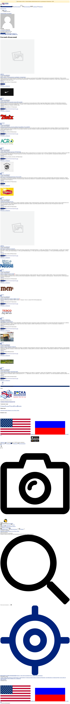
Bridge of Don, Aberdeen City (13, 678)
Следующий (8, 13)
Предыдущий (3, 13)
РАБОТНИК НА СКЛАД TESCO (6, 321)
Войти (3, 526)
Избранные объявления (5, 527)
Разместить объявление (6, 6)
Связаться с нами (3, 442)
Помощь (22, 529)
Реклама (5, 410)
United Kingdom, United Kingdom (21, 677)
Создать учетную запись (18, 386)
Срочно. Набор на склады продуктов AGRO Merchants (10, 151)
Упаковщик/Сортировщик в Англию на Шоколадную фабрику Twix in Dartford (15, 126)
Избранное (40, 6)
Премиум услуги (11, 410)
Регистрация (10, 523)
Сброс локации (3, 679)
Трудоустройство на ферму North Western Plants (9, 371)
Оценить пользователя (6, 30)
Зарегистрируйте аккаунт (11, 526)
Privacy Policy (16, 410)
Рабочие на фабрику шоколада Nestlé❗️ (7, 273)
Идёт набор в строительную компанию (7, 248)
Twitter (12, 34)
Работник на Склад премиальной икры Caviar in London (10, 176)
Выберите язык (5, 529)
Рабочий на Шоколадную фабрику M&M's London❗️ (10, 298)
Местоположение (27, 6)
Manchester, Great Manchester (49, 677)
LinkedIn (19, 406)
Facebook (8, 34)
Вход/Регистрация (16, 6)
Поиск (13, 524)
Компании (2, 8)
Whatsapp (3, 34)
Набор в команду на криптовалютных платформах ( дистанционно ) (13, 77)
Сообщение (35, 6)
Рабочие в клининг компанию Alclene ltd (8, 346)
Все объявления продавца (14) (11, 33)
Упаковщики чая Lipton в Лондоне (6, 201)
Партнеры (2, 410)
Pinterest (16, 34)
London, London (6, 677)
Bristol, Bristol (36, 677)
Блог (5, 8)
